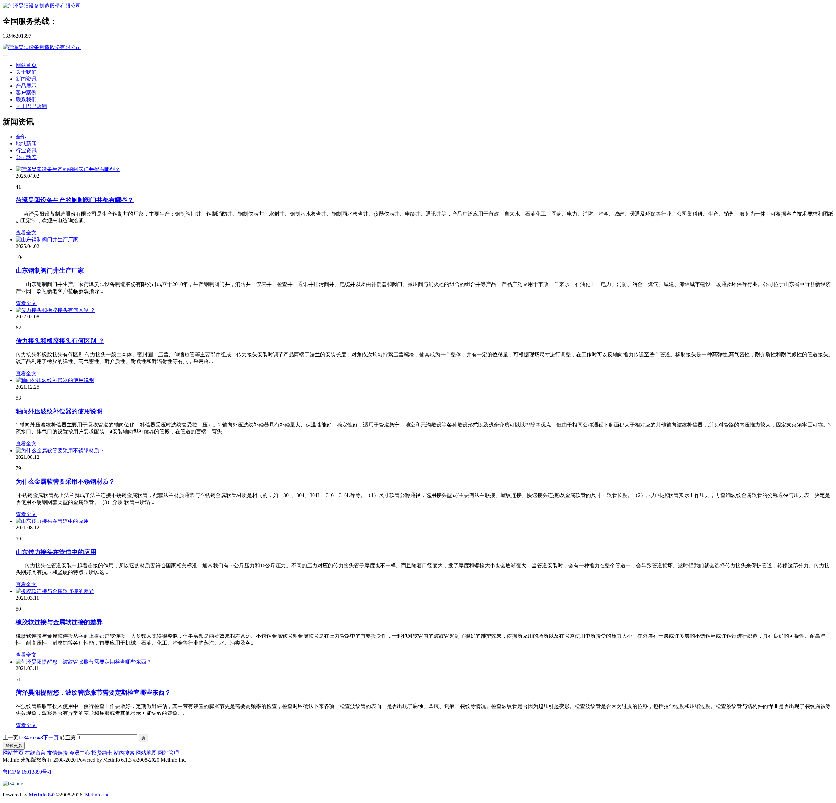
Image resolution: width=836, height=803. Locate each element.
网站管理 (168, 753)
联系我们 (26, 99)
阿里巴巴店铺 (31, 106)
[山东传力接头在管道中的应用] (52, 521)
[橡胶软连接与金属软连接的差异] (55, 591)
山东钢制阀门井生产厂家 (50, 270)
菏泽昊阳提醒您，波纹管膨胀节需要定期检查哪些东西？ (93, 692)
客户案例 (26, 92)
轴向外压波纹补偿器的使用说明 (59, 411)
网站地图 (146, 753)
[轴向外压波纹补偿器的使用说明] (55, 380)
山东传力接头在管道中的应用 (56, 552)
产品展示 (26, 85)
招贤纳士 (101, 753)
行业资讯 (26, 150)
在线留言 (35, 753)
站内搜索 (124, 753)
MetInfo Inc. (98, 794)
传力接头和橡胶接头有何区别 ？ (60, 340)
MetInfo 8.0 (42, 794)
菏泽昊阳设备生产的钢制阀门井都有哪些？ (75, 200)
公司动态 (26, 157)
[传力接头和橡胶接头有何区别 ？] (55, 310)
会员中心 (79, 753)
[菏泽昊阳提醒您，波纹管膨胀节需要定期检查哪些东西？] (84, 662)
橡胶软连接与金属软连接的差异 (59, 622)
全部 (21, 136)
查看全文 (26, 232)
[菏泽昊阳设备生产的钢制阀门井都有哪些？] (68, 169)
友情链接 (57, 753)
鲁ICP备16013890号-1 (27, 772)
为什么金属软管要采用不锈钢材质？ (65, 481)
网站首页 (26, 65)
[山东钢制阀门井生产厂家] (47, 239)
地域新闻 (26, 143)
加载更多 (13, 745)
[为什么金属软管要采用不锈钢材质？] (60, 450)
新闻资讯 (26, 79)
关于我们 (26, 72)
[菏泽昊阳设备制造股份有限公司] (418, 6)
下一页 (51, 737)
